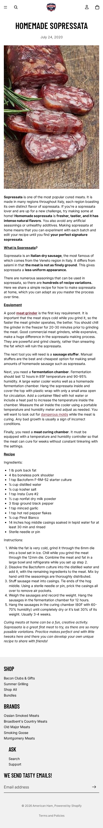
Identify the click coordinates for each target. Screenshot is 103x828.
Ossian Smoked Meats (21, 715)
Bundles (10, 695)
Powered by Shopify (68, 805)
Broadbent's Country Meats (25, 721)
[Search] (16, 7)
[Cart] (97, 7)
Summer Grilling (16, 684)
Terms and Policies (51, 815)
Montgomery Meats (19, 738)
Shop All (10, 689)
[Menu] (5, 7)
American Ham (43, 805)
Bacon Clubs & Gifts (19, 678)
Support (15, 764)
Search (14, 759)
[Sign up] (94, 787)
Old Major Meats (17, 727)
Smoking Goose (16, 733)
